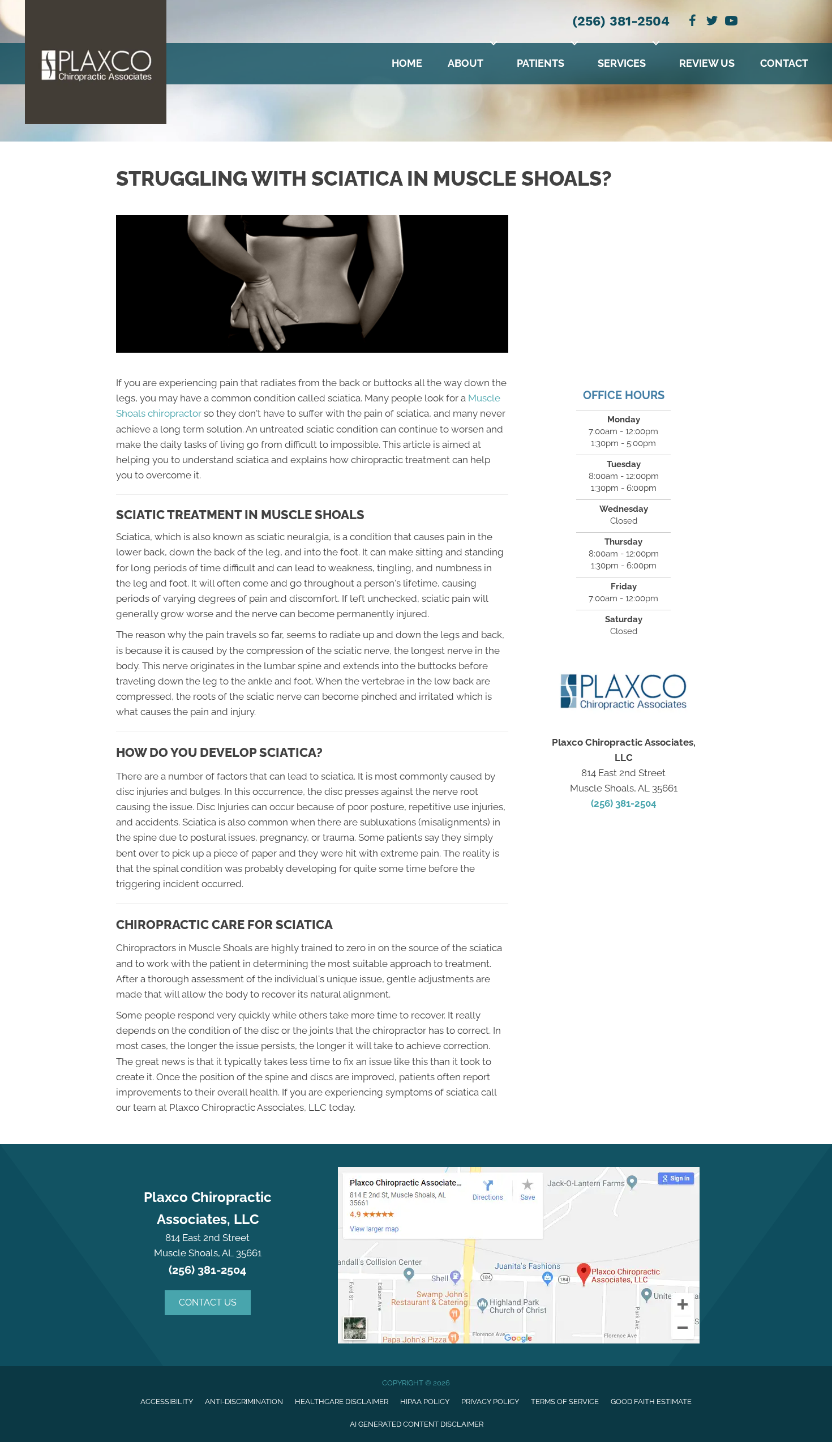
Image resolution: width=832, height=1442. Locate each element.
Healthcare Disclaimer (341, 1401)
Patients (540, 63)
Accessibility (166, 1401)
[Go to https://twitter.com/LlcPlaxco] (712, 22)
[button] (493, 43)
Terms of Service (565, 1401)
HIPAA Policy (424, 1401)
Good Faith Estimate (651, 1401)
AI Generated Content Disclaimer (416, 1424)
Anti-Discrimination (244, 1401)
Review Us (707, 63)
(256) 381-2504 (621, 21)
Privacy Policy (490, 1401)
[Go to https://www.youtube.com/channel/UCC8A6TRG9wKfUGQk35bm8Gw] (731, 22)
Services (622, 63)
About (465, 63)
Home (407, 63)
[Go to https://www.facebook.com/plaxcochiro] (693, 22)
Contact (784, 63)
